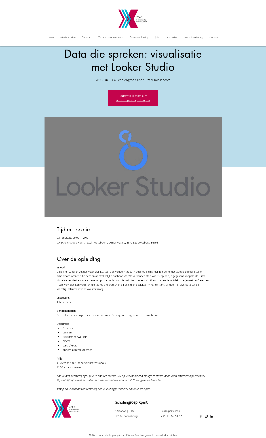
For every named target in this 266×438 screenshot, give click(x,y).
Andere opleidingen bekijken (133, 100)
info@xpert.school (170, 411)
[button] (110, 37)
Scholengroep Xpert (131, 402)
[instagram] (206, 416)
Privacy (130, 435)
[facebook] (201, 416)
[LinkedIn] (212, 416)
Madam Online (169, 435)
